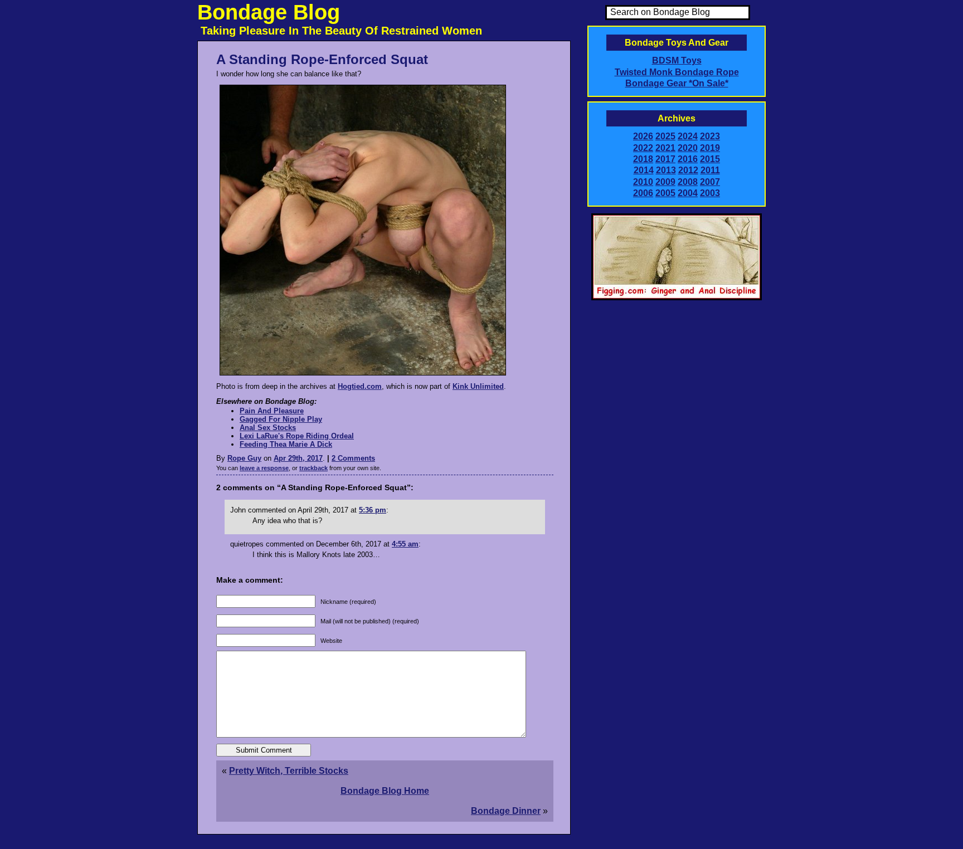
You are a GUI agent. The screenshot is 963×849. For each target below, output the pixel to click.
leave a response (264, 468)
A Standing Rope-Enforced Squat (322, 59)
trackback (313, 468)
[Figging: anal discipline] (676, 298)
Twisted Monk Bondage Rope (677, 72)
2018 (643, 159)
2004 (688, 193)
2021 (665, 148)
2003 (710, 193)
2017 (665, 159)
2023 (710, 136)
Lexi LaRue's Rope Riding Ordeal (297, 436)
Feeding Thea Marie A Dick (286, 444)
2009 (665, 182)
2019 (710, 148)
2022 (643, 148)
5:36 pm (372, 510)
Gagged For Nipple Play (281, 419)
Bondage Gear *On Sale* (676, 83)
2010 (643, 182)
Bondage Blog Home (385, 791)
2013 (666, 170)
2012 (688, 170)
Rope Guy (244, 458)
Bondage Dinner (506, 811)
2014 (644, 170)
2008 (688, 182)
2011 (710, 170)
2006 (643, 193)
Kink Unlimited (478, 386)
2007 (710, 182)
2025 (665, 136)
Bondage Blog (268, 12)
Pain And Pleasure (272, 411)
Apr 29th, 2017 (298, 458)
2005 (665, 193)
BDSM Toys (677, 60)
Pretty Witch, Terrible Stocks (288, 770)
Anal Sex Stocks (268, 427)
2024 (688, 136)
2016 (688, 159)
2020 (688, 148)
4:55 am (405, 544)
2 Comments (353, 458)
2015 (710, 159)
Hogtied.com (360, 386)
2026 (643, 136)
